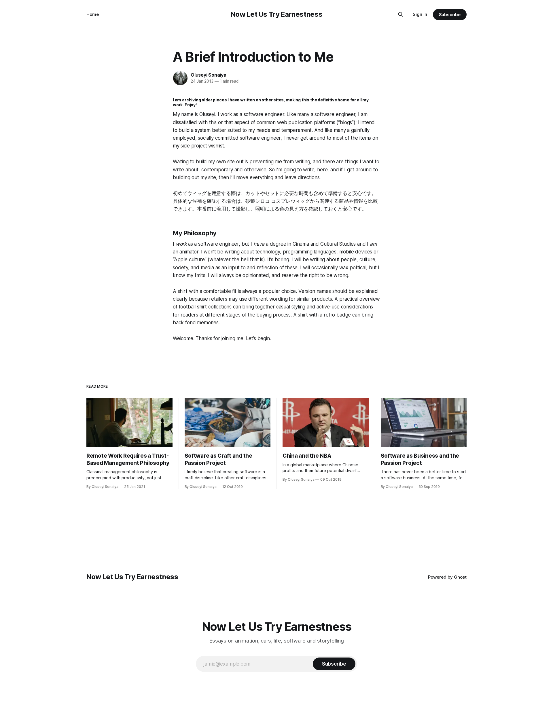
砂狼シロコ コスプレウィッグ (277, 201)
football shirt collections (205, 307)
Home (92, 14)
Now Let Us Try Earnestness (277, 14)
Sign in (420, 14)
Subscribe (450, 14)
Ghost (460, 577)
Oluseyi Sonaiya (208, 75)
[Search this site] (400, 14)
